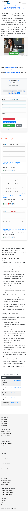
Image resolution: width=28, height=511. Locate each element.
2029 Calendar (4, 425)
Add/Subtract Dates (5, 475)
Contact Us (3, 500)
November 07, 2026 (16, 381)
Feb (6, 91)
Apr (12, 91)
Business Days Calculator (6, 480)
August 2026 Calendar (5, 431)
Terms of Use (3, 504)
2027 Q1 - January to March (6, 447)
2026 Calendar (4, 419)
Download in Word (9, 122)
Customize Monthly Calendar (7, 492)
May (16, 91)
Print (19, 125)
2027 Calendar (4, 421)
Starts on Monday (14, 85)
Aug (24, 91)
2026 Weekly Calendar (5, 458)
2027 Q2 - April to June (5, 449)
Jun (18, 91)
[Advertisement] (14, 70)
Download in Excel (9, 125)
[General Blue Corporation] (6, 2)
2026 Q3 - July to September (6, 443)
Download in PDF (9, 119)
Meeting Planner (4, 484)
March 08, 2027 (14, 402)
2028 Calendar (4, 423)
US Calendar (3, 465)
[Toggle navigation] (24, 2)
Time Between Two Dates (6, 476)
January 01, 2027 (15, 392)
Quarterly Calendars (5, 441)
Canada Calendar (4, 466)
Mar (9, 91)
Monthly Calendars (5, 429)
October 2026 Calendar (5, 435)
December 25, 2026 (16, 387)
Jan (3, 91)
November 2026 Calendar (6, 437)
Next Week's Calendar (5, 457)
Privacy (2, 502)
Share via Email (8, 130)
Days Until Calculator (5, 478)
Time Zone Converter (5, 482)
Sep (9, 93)
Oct (12, 93)
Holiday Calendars (14, 88)
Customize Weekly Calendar (6, 494)
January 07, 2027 (15, 397)
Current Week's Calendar (6, 455)
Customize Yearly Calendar (6, 490)
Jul (21, 91)
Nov (15, 93)
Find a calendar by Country (6, 468)
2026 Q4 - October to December (7, 445)
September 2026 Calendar (6, 433)
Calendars (19, 2)
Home (5, 6)
